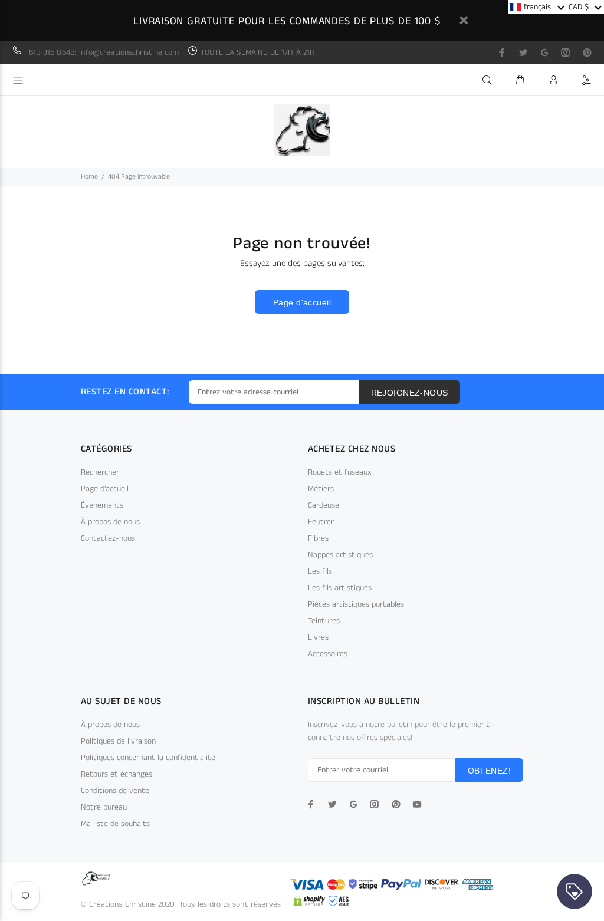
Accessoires (327, 654)
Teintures (324, 621)
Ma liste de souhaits (115, 824)
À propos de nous (110, 522)
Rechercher (100, 472)
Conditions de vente (115, 791)
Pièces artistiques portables (356, 604)
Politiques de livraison (118, 741)
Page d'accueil (302, 302)
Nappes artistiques (340, 555)
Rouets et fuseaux (340, 472)
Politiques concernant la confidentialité (148, 758)
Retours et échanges (116, 774)
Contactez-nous (108, 538)
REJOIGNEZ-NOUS (409, 392)
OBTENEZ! (489, 770)
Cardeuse (323, 505)
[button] (537, 7)
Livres (318, 637)
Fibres (318, 538)
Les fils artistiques (340, 588)
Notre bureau (104, 807)
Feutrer (321, 522)
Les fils (320, 571)
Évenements (102, 505)
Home (89, 177)
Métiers (321, 489)
